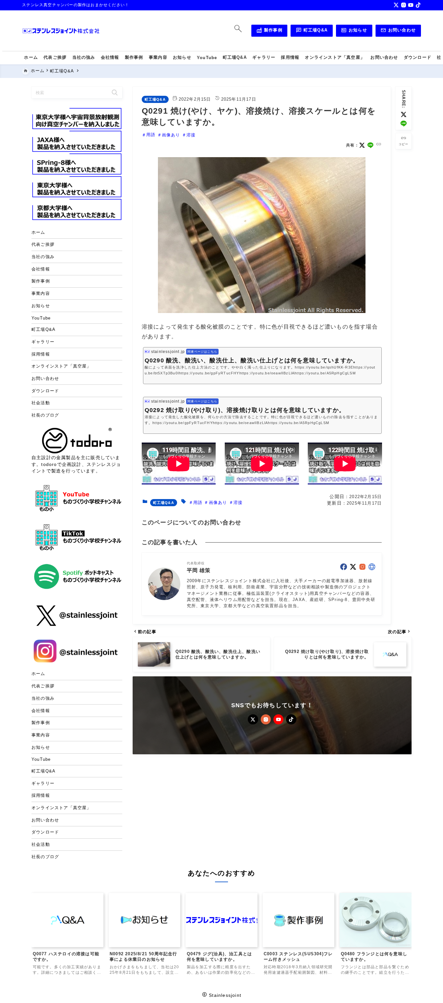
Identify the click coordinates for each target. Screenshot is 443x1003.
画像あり (171, 134)
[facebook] (343, 566)
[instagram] (403, 5)
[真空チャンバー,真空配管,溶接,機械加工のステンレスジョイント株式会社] (61, 31)
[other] (371, 566)
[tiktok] (418, 5)
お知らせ (354, 31)
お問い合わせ (398, 31)
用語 (150, 134)
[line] (404, 123)
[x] (396, 5)
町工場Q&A (312, 31)
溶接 (191, 134)
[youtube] (410, 5)
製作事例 (269, 31)
